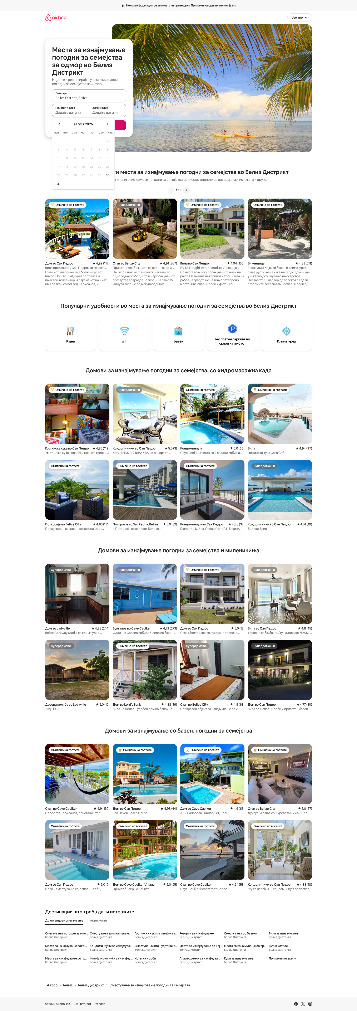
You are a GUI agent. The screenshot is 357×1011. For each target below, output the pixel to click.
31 (58, 184)
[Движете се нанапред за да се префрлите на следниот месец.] (107, 124)
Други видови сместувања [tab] (64, 920)
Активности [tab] (98, 920)
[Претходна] (171, 190)
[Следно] (186, 190)
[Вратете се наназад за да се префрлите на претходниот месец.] (59, 124)
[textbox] (70, 112)
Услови (100, 1004)
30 (107, 175)
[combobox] (89, 97)
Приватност (83, 1004)
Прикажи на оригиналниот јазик (213, 5)
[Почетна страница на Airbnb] (55, 17)
